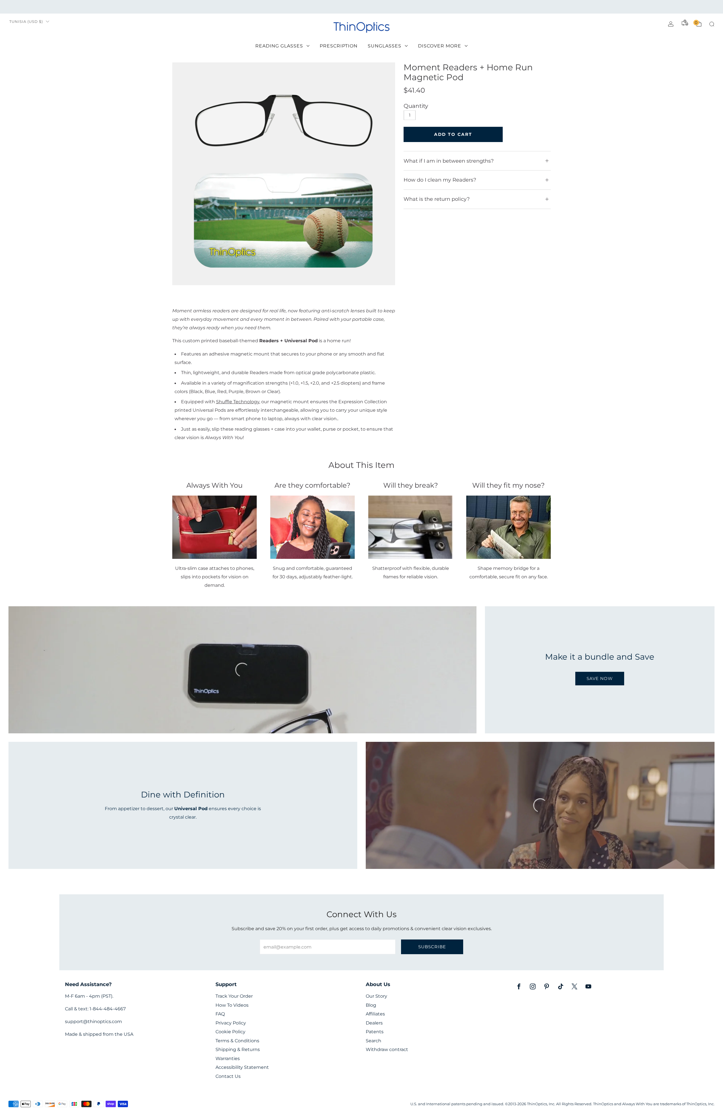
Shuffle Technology (237, 401)
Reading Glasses (279, 46)
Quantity (416, 106)
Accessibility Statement (242, 1067)
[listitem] (361, 7)
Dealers (374, 1023)
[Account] (671, 24)
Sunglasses (384, 46)
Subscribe (432, 946)
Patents (375, 1031)
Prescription (339, 46)
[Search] (712, 24)
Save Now (600, 678)
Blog (371, 1005)
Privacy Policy (230, 1023)
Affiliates (375, 1014)
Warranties (227, 1058)
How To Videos (232, 1005)
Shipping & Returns (237, 1049)
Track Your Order (234, 996)
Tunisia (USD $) (26, 21)
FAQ (220, 1014)
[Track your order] (685, 22)
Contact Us (228, 1076)
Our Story (376, 996)
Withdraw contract (387, 1049)
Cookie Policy (230, 1031)
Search (373, 1040)
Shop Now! (405, 6)
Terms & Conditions (237, 1040)
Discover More (439, 46)
